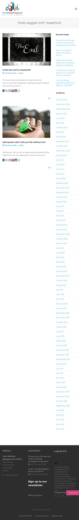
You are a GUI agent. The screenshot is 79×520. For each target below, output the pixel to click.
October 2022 (61, 146)
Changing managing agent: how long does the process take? (65, 72)
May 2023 (60, 132)
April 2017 (60, 378)
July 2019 (59, 290)
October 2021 (61, 197)
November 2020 (63, 234)
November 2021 (62, 192)
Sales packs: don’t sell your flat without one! (24, 142)
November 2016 (62, 396)
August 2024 (61, 114)
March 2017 (61, 383)
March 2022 (61, 179)
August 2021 (61, 202)
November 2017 (62, 355)
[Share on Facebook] (3, 90)
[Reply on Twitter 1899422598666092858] (56, 496)
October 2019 (61, 281)
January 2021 (61, 230)
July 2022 (60, 160)
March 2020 (61, 267)
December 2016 (62, 392)
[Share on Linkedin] (15, 90)
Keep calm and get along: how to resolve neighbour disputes (65, 62)
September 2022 (63, 151)
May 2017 (59, 373)
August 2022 (61, 155)
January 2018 (61, 345)
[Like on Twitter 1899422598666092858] (64, 496)
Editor (21, 73)
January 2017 (61, 387)
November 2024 (63, 104)
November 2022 (62, 141)
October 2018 (61, 322)
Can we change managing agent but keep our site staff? (65, 82)
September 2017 (63, 359)
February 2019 (62, 304)
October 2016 (61, 401)
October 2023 (61, 128)
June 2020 (60, 253)
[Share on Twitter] (6, 90)
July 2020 (60, 248)
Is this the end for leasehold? (16, 70)
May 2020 (60, 257)
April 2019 (60, 299)
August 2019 (61, 285)
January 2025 (61, 100)
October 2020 (62, 239)
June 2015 (60, 424)
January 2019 (61, 308)
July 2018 (59, 332)
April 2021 (60, 216)
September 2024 (63, 109)
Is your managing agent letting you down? (63, 52)
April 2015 (60, 429)
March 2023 (61, 137)
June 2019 (60, 294)
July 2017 (59, 369)
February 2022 (62, 183)
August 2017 (61, 364)
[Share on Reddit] (9, 90)
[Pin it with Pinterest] (12, 90)
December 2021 (62, 188)
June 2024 (60, 118)
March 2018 (61, 341)
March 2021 (61, 220)
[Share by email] (18, 90)
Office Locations (35, 495)
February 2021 (62, 225)
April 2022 (60, 174)
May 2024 (60, 123)
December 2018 (62, 313)
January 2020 (61, 271)
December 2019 (62, 276)
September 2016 (63, 406)
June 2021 (60, 206)
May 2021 (59, 211)
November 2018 (62, 318)
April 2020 (60, 262)
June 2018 (60, 336)
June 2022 (60, 165)
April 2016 (60, 420)
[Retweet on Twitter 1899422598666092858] (60, 496)
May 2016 (59, 415)
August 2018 (61, 327)
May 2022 (60, 169)
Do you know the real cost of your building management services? (66, 42)
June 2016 (60, 410)
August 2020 (61, 243)
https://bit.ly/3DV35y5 (63, 493)
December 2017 (62, 350)
